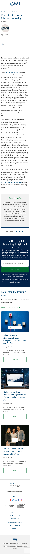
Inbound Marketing (7, 11)
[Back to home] (15, 4)
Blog (2, 11)
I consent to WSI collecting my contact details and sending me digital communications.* (16, 275)
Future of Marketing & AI (14, 328)
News (15, 439)
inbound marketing (11, 72)
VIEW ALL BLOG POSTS (10, 307)
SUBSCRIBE (15, 270)
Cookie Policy (25, 545)
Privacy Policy (17, 545)
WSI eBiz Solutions (15, 11)
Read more (15, 359)
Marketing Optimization (13, 385)
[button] (4, 4)
